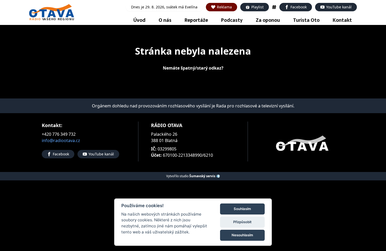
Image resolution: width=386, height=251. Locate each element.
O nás (165, 20)
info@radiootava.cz (61, 140)
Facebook (298, 6)
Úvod (139, 20)
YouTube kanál (339, 6)
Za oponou (268, 20)
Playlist (257, 6)
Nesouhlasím (242, 235)
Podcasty (232, 20)
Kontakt (342, 20)
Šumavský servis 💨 (204, 176)
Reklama (224, 6)
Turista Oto (306, 20)
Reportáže (196, 20)
